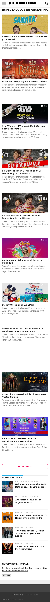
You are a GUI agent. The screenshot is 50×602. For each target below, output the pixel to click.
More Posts (25, 467)
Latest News (32, 595)
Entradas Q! (17, 595)
